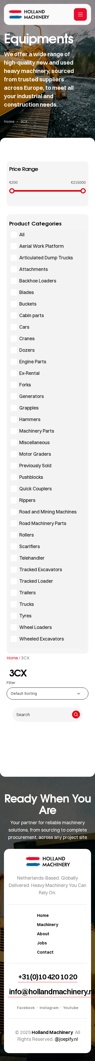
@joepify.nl (66, 1039)
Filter (11, 682)
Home (12, 657)
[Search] (76, 714)
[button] (47, 976)
